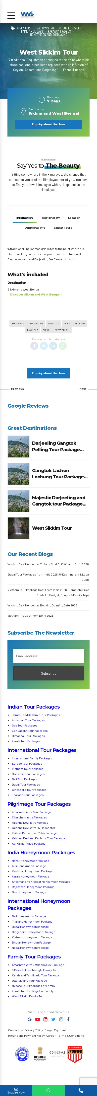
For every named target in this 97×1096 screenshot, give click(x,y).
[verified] (74, 1054)
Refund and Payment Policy (26, 1035)
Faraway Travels (59, 31)
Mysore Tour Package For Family (33, 985)
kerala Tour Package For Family (32, 991)
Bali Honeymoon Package (29, 916)
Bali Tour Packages (24, 779)
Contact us (15, 1030)
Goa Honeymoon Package (29, 892)
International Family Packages (32, 758)
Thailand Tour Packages (28, 795)
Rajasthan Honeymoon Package (33, 886)
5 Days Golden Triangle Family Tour (35, 970)
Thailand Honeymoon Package (32, 921)
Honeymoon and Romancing (48, 34)
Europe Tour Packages (27, 763)
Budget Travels (70, 28)
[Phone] (81, 1090)
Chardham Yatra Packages (29, 817)
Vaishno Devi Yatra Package (30, 822)
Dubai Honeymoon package (30, 926)
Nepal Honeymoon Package (30, 947)
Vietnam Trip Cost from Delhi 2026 (30, 615)
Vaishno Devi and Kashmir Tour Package (38, 838)
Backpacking (45, 28)
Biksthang (18, 323)
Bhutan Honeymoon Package (31, 942)
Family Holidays (32, 31)
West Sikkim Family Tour (28, 996)
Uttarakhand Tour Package (29, 980)
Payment (60, 1030)
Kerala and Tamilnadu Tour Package (35, 975)
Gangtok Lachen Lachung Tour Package (58, 474)
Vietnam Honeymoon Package (32, 937)
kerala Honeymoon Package (30, 876)
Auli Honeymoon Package (29, 866)
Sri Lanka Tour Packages (28, 774)
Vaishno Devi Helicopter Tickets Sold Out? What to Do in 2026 (48, 564)
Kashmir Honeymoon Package (32, 871)
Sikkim (46, 330)
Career (51, 1035)
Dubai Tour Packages (26, 784)
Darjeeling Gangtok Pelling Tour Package (56, 446)
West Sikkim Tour (52, 528)
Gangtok (53, 323)
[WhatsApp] (48, 1090)
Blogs (48, 1030)
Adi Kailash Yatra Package (29, 843)
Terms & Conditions (70, 1035)
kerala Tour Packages (26, 741)
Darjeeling (36, 323)
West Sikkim (62, 330)
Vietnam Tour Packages (28, 768)
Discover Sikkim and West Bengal (34, 294)
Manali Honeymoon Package (30, 860)
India (67, 323)
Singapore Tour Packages (29, 789)
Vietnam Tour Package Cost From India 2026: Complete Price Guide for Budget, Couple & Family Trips (49, 592)
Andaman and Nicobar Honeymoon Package (41, 881)
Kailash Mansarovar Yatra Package (34, 833)
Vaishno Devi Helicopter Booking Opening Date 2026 (42, 605)
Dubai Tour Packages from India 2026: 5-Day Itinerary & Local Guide (49, 577)
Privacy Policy (33, 1030)
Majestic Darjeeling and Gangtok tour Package (58, 501)
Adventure (24, 28)
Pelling (80, 323)
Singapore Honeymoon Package (33, 932)
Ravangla (32, 330)
